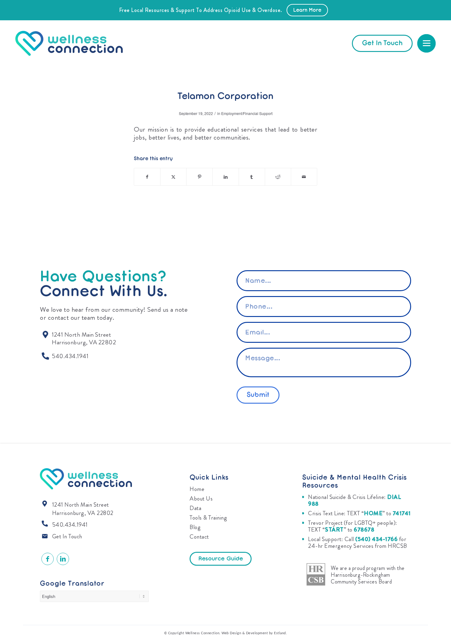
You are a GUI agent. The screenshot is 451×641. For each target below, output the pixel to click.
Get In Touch (67, 536)
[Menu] (426, 43)
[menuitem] (426, 43)
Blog (195, 527)
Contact (199, 536)
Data (195, 508)
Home (197, 489)
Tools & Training (208, 517)
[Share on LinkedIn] (225, 176)
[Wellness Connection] (75, 43)
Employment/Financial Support (246, 113)
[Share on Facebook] (147, 176)
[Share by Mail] (304, 176)
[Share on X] (173, 176)
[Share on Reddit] (278, 176)
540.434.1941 (70, 524)
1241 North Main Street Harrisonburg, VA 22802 (83, 509)
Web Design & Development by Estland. (254, 633)
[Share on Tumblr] (252, 176)
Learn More (307, 10)
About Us (201, 498)
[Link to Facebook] (47, 559)
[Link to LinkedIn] (63, 559)
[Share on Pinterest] (199, 176)
